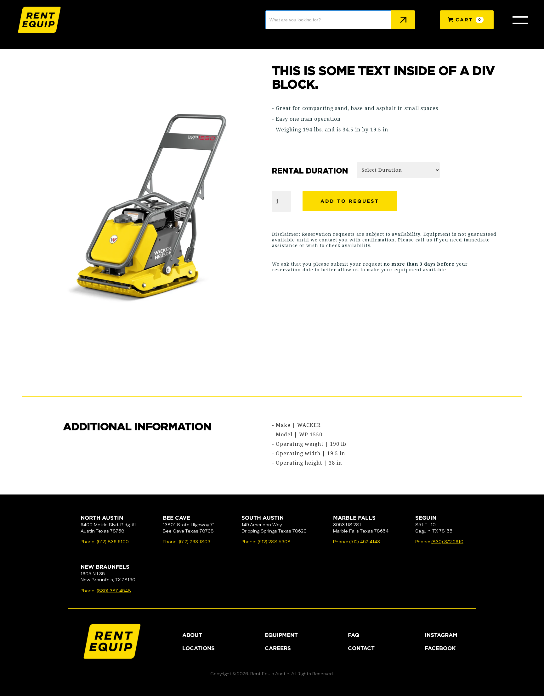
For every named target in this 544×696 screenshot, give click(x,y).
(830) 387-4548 (114, 590)
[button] (467, 19)
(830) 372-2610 (447, 541)
